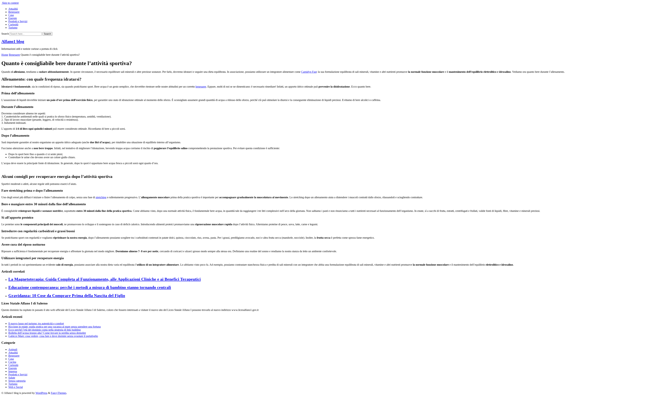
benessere (201, 86)
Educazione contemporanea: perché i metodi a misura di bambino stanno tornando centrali (89, 287)
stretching (101, 197)
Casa (11, 15)
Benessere (13, 11)
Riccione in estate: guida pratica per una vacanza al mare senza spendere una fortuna (54, 326)
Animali (12, 349)
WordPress (41, 392)
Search (5, 33)
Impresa (12, 371)
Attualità (13, 8)
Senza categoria (17, 380)
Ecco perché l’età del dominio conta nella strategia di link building (44, 329)
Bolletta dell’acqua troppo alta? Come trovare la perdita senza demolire (47, 332)
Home (4, 54)
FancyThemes (58, 392)
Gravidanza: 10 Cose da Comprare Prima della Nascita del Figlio (66, 295)
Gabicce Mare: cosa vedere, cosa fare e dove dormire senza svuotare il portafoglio (53, 336)
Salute (11, 377)
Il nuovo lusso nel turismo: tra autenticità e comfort (36, 323)
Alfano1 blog (12, 41)
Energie (12, 18)
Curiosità (13, 24)
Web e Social (15, 387)
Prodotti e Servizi (17, 21)
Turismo (12, 27)
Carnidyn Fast (309, 71)
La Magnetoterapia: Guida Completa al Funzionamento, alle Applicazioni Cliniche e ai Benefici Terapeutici (104, 279)
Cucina (12, 361)
